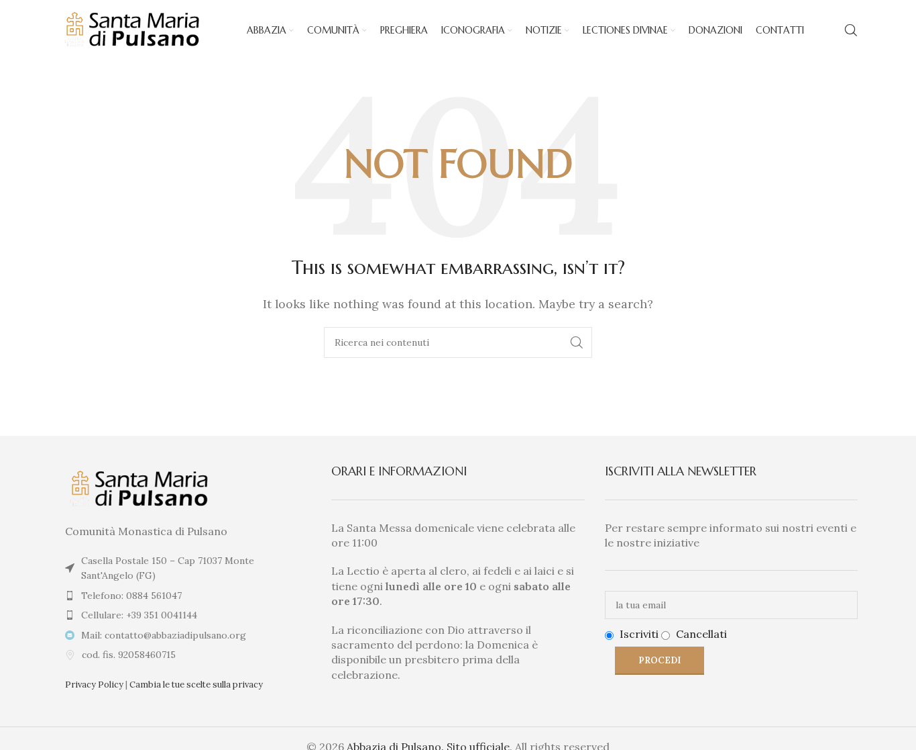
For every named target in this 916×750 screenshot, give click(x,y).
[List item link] (184, 595)
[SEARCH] (576, 342)
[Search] (851, 30)
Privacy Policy (94, 684)
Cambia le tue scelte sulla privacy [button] (196, 684)
